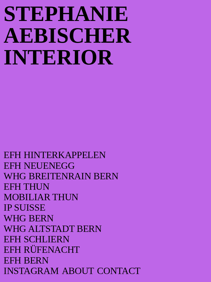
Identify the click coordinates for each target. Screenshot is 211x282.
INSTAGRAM (31, 270)
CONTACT (118, 270)
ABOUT (78, 270)
